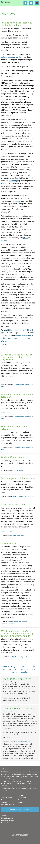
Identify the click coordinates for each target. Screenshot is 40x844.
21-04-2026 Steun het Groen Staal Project (16, 781)
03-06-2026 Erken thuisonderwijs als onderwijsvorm (19, 774)
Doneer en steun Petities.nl (20, 809)
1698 (34, 666)
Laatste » (24, 672)
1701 (15, 669)
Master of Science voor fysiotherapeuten (23, 496)
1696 (23, 666)
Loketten (4, 802)
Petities (3, 800)
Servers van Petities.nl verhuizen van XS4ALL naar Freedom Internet (17, 338)
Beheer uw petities (7, 804)
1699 (4, 669)
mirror (4, 183)
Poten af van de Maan (18, 535)
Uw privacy (22, 797)
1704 (33, 669)
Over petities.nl (23, 800)
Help (2, 795)
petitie (17, 201)
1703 (27, 669)
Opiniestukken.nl (19, 742)
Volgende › (16, 672)
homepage (13, 180)
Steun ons (21, 802)
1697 (28, 666)
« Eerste (6, 666)
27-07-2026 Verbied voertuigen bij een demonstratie (20, 772)
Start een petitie (6, 797)
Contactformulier (7, 818)
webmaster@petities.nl (9, 820)
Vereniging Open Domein (20, 836)
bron (26, 237)
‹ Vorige (13, 666)
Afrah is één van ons (17, 470)
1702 (21, 669)
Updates (21, 795)
